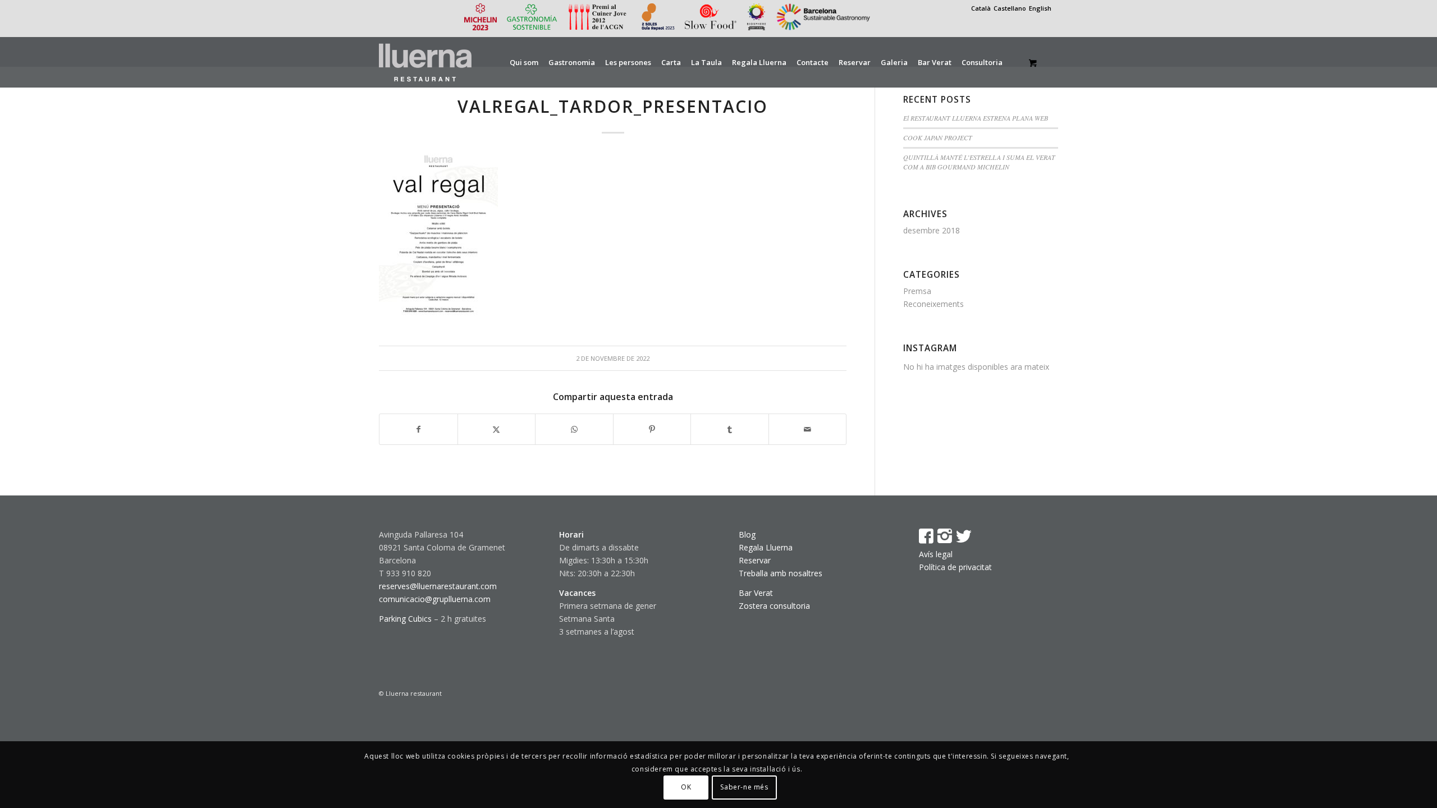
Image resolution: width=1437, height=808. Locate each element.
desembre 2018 (931, 230)
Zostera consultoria (774, 605)
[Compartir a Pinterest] (652, 429)
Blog (747, 534)
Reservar (755, 560)
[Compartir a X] (497, 429)
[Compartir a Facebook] (418, 429)
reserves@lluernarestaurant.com (438, 586)
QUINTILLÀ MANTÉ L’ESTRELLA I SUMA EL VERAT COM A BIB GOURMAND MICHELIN (979, 162)
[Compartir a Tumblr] (729, 429)
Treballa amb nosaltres (780, 573)
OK (686, 787)
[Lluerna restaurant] (425, 62)
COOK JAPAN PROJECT (937, 137)
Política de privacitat (955, 567)
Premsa (917, 291)
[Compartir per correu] (807, 429)
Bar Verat (756, 592)
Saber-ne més (744, 787)
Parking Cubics (405, 618)
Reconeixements (933, 304)
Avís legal (936, 554)
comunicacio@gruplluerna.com (435, 599)
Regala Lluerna (766, 547)
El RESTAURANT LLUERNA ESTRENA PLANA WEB (975, 117)
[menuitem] (524, 62)
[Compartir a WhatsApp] (574, 429)
